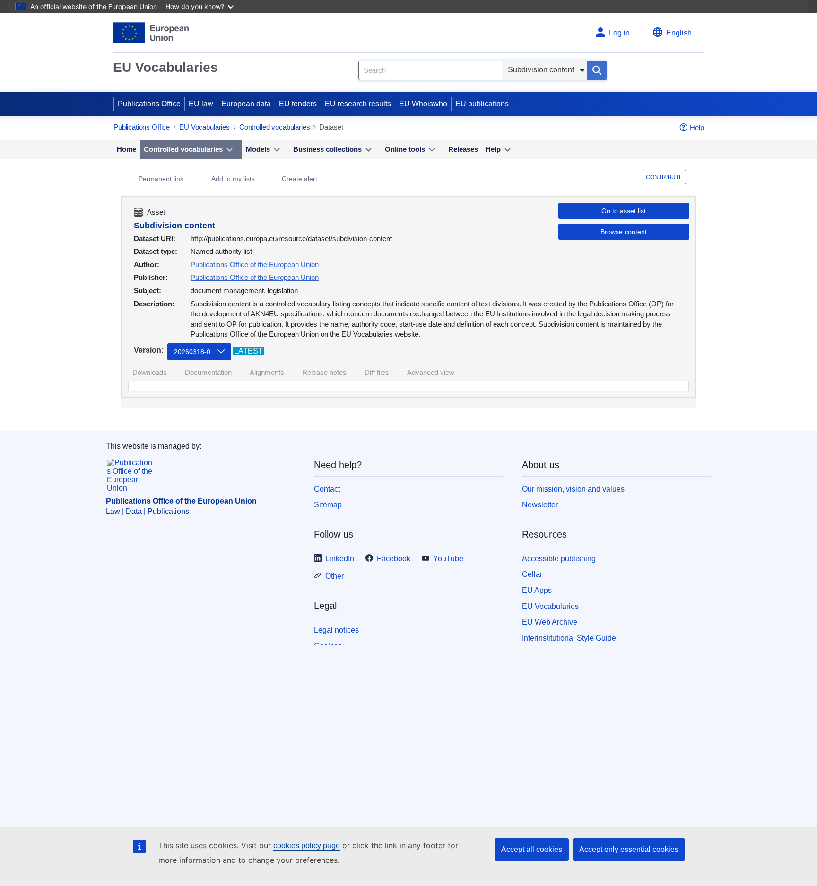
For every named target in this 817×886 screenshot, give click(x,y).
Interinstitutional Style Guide (569, 638)
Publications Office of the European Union (255, 265)
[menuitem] (126, 149)
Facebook (393, 559)
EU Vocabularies (165, 67)
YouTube (448, 559)
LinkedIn (339, 559)
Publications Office (149, 104)
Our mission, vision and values (573, 489)
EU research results (358, 104)
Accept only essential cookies (628, 849)
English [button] (679, 33)
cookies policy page (306, 846)
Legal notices (336, 630)
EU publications (482, 104)
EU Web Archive (549, 622)
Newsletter (540, 505)
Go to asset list (623, 211)
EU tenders (298, 104)
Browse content (623, 231)
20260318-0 (192, 352)
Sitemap (328, 505)
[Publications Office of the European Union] (151, 32)
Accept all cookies (531, 849)
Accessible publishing (559, 559)
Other (334, 576)
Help (697, 127)
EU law (201, 104)
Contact (327, 489)
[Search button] (597, 70)
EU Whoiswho (423, 104)
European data (246, 104)
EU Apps (537, 590)
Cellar (532, 574)
